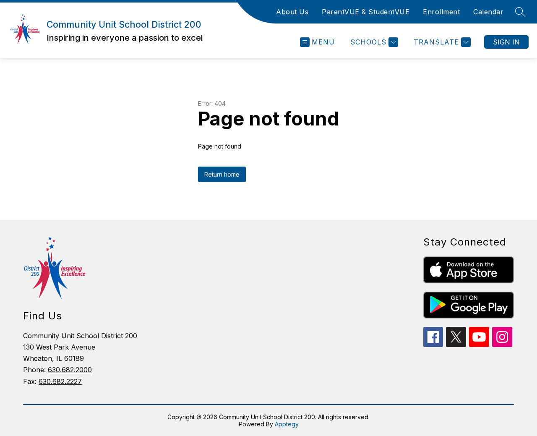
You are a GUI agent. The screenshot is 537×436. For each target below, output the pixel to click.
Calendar (488, 12)
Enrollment (441, 12)
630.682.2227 (60, 381)
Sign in (506, 42)
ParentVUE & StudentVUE (365, 12)
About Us (292, 12)
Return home (222, 174)
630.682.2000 (70, 370)
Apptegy (287, 424)
